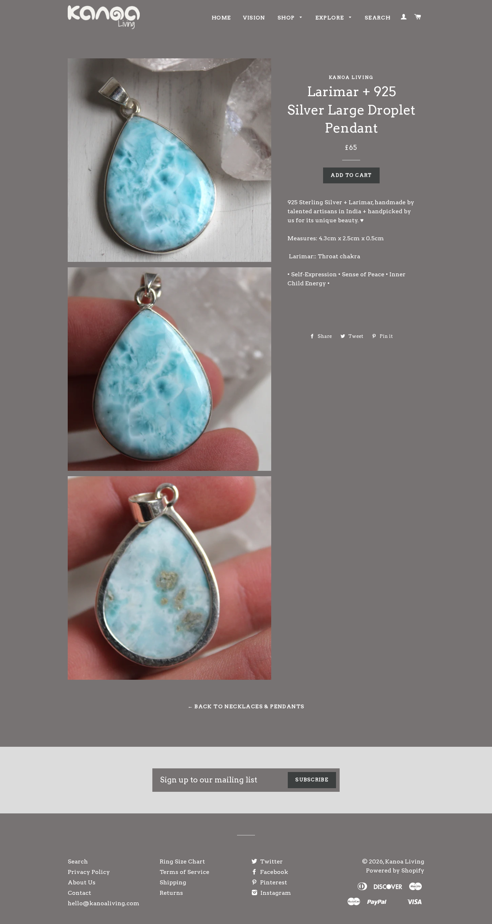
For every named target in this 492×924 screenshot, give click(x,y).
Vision (254, 18)
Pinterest (273, 882)
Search (377, 18)
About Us (81, 882)
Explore (331, 18)
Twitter (271, 861)
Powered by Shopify (395, 870)
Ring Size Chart (182, 861)
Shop (287, 18)
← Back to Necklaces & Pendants (246, 706)
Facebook (273, 872)
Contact (79, 892)
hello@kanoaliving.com (103, 903)
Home (221, 18)
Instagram (275, 892)
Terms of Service (184, 872)
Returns (171, 892)
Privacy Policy (89, 872)
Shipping (173, 882)
